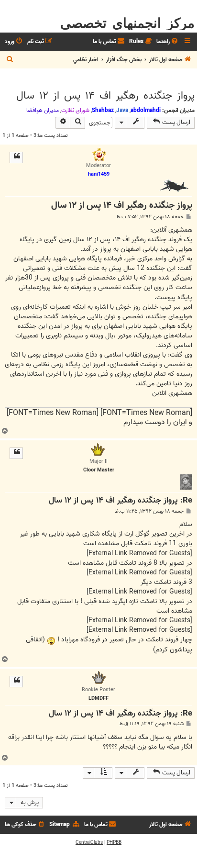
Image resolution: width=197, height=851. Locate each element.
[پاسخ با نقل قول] (16, 157)
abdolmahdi (146, 110)
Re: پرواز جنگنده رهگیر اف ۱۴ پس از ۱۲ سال (120, 501)
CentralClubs (89, 842)
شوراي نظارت (75, 110)
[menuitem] (167, 41)
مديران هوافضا (42, 110)
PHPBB (114, 842)
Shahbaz (103, 110)
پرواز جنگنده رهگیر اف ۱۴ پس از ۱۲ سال (105, 95)
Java (122, 110)
